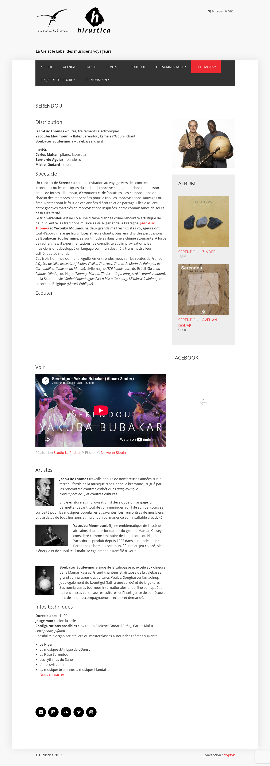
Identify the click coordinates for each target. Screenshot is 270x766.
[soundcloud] (67, 712)
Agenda (69, 67)
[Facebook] (41, 712)
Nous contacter (52, 674)
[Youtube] (92, 712)
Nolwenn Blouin (113, 452)
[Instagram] (54, 712)
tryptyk (229, 755)
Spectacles (205, 67)
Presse (91, 67)
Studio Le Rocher (68, 452)
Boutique (138, 67)
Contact (113, 67)
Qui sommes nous (170, 67)
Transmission (96, 80)
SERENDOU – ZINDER (197, 251)
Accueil (47, 67)
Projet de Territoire (57, 80)
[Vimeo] (79, 712)
